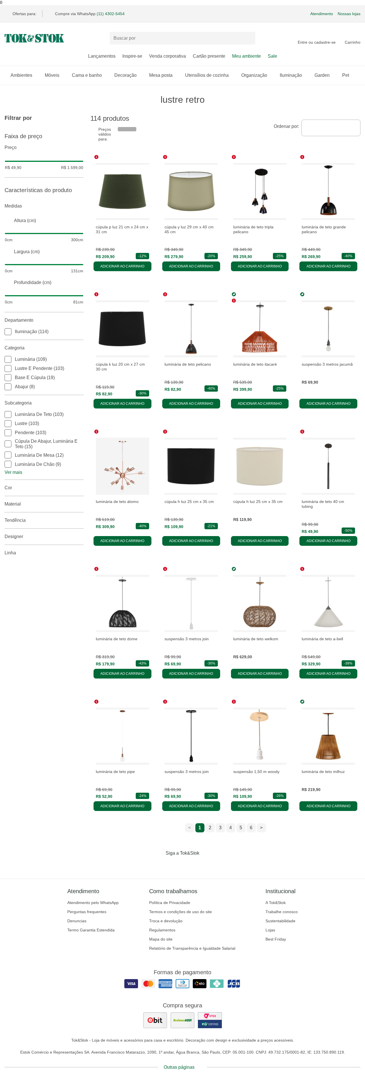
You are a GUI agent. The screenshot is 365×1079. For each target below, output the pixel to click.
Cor (8, 487)
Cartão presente (209, 56)
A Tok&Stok (275, 902)
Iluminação (291, 75)
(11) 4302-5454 (111, 13)
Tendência (15, 520)
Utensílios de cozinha (207, 75)
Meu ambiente (246, 56)
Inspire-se (132, 56)
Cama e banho (87, 75)
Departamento (19, 320)
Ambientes (21, 75)
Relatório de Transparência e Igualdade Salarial (192, 948)
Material (13, 504)
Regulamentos (162, 930)
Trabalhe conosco (281, 911)
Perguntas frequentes (86, 911)
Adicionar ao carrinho (122, 266)
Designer (14, 536)
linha (10, 552)
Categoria (15, 347)
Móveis (52, 75)
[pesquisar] (248, 38)
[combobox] (330, 128)
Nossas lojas (349, 13)
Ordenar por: (286, 126)
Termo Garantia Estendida (91, 930)
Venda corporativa (167, 56)
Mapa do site (161, 939)
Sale (272, 56)
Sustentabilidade (280, 921)
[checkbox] (8, 331)
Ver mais (13, 472)
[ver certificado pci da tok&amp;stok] (210, 1020)
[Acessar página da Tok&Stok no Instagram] (174, 864)
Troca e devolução (165, 921)
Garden (322, 75)
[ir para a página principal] (34, 38)
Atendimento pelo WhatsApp (93, 902)
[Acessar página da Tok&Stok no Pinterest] (190, 864)
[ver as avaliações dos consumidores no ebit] (155, 1020)
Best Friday (275, 939)
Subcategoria (18, 402)
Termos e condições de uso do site (180, 911)
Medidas (13, 206)
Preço (11, 147)
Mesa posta (161, 75)
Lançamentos (101, 56)
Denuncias (76, 921)
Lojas (270, 930)
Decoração (125, 75)
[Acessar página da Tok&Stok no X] (206, 864)
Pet (345, 75)
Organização (254, 75)
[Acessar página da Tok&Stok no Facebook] (158, 864)
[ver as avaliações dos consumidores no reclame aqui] (182, 1020)
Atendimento (321, 13)
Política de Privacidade (169, 902)
